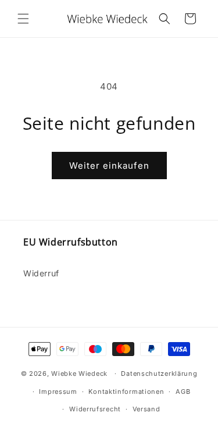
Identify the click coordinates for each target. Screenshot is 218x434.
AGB (183, 391)
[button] (23, 18)
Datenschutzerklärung (159, 373)
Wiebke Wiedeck (79, 373)
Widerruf (41, 273)
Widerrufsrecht (95, 409)
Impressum (58, 391)
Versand (146, 409)
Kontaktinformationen (126, 391)
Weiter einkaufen (109, 165)
